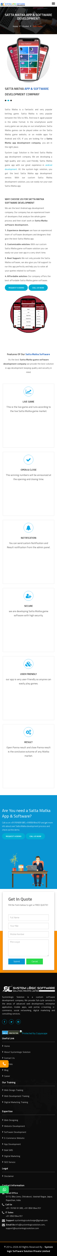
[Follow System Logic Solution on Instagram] (18, 1022)
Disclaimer (9, 1176)
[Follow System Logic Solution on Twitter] (11, 1022)
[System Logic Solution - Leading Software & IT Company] (12, 4)
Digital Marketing (12, 1156)
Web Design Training (13, 1090)
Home (15, 26)
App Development (12, 1144)
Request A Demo (16, 287)
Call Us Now (38, 287)
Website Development (14, 1126)
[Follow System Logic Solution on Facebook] (4, 1022)
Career (7, 1076)
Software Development (15, 1132)
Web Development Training (16, 1096)
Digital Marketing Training (16, 1102)
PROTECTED (13, 1033)
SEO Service (9, 1162)
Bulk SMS (8, 1150)
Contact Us (9, 1058)
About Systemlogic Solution (17, 1052)
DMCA (5, 1033)
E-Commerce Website (14, 1138)
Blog (6, 1070)
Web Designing (11, 1120)
